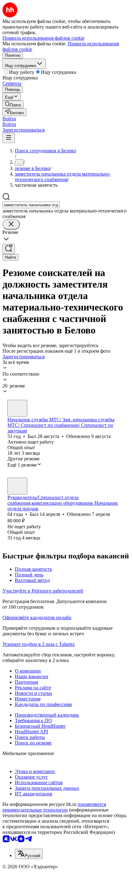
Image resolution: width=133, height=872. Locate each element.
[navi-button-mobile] (8, 138)
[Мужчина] (17, 408)
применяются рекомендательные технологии (54, 807)
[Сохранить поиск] (8, 249)
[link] (13, 104)
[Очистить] (11, 224)
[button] (9, 118)
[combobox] (31, 205)
